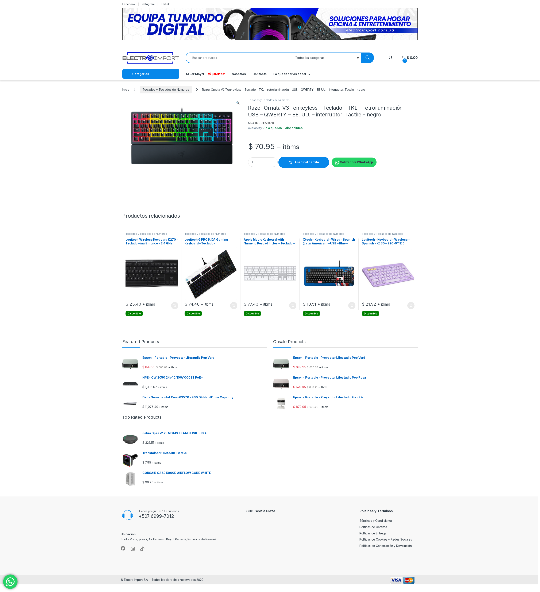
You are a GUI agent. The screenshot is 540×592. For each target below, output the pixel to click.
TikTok (165, 4)
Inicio (125, 89)
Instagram (148, 4)
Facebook (128, 4)
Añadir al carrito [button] (174, 305)
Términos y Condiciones (376, 520)
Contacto (259, 74)
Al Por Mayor (195, 74)
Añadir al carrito (306, 162)
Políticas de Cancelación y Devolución (385, 545)
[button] (238, 102)
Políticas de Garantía (373, 527)
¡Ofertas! (218, 74)
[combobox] (239, 58)
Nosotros (239, 74)
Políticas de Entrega (372, 533)
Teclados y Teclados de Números (165, 89)
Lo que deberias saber (289, 74)
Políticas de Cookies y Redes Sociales (385, 539)
